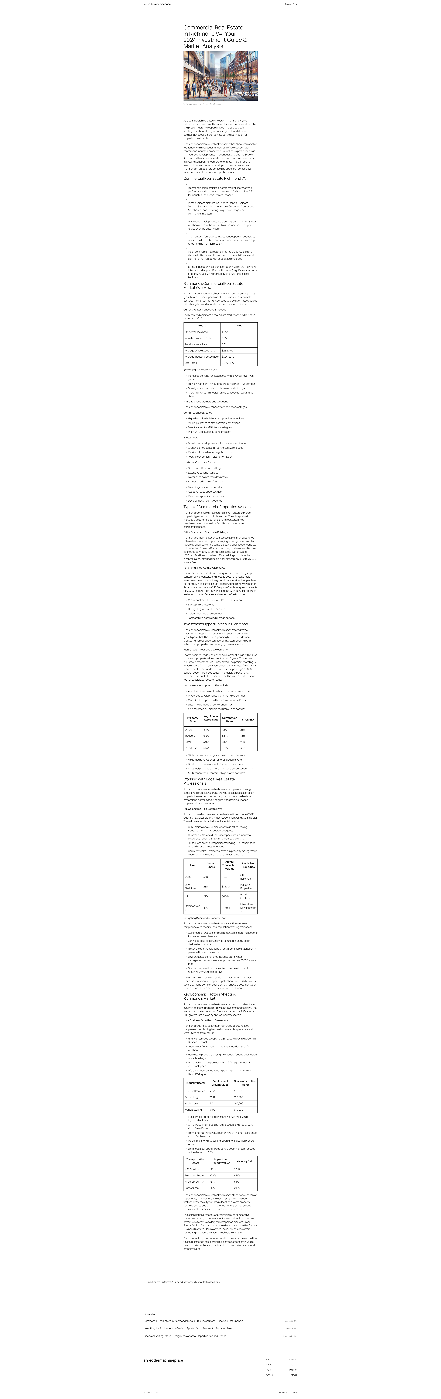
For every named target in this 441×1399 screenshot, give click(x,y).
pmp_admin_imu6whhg (199, 104)
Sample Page (291, 4)
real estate (208, 120)
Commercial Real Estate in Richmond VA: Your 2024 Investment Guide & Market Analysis (193, 1321)
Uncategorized (215, 104)
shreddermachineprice (157, 4)
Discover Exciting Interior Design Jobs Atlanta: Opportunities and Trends (185, 1336)
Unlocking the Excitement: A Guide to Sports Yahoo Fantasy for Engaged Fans (183, 1282)
